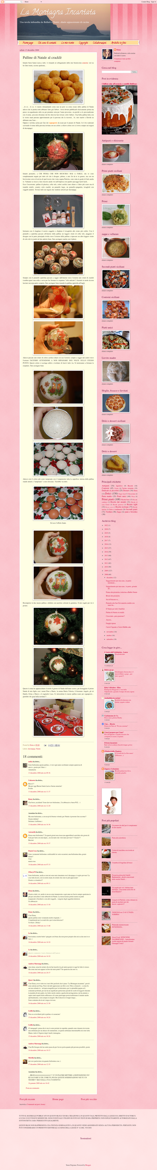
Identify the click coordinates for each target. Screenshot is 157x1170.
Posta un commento (32, 1088)
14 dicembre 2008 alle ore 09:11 (39, 883)
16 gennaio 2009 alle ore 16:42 (38, 1083)
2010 (106, 567)
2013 (106, 555)
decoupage (31, 749)
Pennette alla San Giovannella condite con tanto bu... (120, 604)
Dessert (126, 490)
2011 (106, 563)
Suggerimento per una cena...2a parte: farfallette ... (118, 582)
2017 (106, 540)
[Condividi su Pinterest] (59, 745)
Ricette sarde (109, 507)
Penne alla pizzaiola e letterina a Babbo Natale (121, 592)
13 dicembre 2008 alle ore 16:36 (39, 824)
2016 (106, 544)
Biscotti (130, 486)
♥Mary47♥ (32, 872)
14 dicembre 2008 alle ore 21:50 (39, 1003)
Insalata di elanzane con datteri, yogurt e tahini (123, 701)
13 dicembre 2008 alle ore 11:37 (39, 791)
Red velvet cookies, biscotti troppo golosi (118, 745)
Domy (30, 912)
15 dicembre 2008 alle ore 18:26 (39, 1036)
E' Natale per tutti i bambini (115, 609)
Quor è (30, 980)
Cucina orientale (128, 488)
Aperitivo (119, 486)
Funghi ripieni (111, 623)
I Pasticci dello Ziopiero (112, 751)
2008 (106, 574)
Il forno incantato (110, 743)
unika (30, 761)
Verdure (109, 511)
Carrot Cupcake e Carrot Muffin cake (118, 627)
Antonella (32, 832)
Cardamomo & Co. (111, 716)
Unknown (31, 780)
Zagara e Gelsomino (111, 769)
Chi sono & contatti (47, 43)
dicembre (110, 577)
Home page (28, 43)
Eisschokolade (120, 654)
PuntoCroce (32, 851)
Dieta (135, 490)
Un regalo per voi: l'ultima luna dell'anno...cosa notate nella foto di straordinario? (123, 889)
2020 (106, 529)
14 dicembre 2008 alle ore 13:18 (39, 904)
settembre (110, 639)
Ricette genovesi (118, 504)
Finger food (121, 494)
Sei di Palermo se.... (112, 599)
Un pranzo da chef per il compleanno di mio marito (124, 826)
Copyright (83, 43)
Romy (30, 799)
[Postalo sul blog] (52, 745)
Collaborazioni (99, 43)
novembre (110, 632)
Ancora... (109, 620)
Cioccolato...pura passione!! (115, 616)
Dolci (108, 493)
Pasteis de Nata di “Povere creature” (116, 726)
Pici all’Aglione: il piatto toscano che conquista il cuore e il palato (116, 735)
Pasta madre (107, 496)
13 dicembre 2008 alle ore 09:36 (39, 773)
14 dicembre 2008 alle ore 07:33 (39, 864)
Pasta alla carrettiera (119, 838)
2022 (106, 525)
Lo (29, 933)
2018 (106, 536)
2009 (106, 570)
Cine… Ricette (109, 724)
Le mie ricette (67, 43)
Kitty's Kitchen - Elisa (112, 687)
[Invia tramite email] (49, 745)
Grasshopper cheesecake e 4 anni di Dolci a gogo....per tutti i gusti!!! (124, 674)
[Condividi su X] (54, 745)
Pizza (133, 496)
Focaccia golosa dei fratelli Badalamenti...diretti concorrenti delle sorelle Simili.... (123, 877)
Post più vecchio (89, 1099)
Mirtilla (31, 1058)
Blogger (88, 1165)
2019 (106, 533)
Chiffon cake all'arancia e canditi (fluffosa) (119, 83)
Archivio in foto (118, 43)
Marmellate (131, 494)
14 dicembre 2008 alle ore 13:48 (39, 926)
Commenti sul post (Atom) (36, 1104)
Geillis (30, 1011)
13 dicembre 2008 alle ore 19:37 (39, 843)
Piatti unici (121, 496)
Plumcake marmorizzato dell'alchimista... (120, 926)
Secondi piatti (131, 509)
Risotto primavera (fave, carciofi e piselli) (123, 772)
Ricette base (125, 499)
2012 (106, 559)
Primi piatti (108, 499)
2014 (106, 552)
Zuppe (119, 512)
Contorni (105, 488)
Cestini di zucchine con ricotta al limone (123, 851)
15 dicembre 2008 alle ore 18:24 (39, 1017)
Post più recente (27, 1099)
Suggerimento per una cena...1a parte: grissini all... (121, 587)
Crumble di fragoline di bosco (122, 862)
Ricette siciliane (122, 506)
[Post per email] (45, 745)
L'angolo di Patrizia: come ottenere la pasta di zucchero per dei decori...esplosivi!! (124, 902)
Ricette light (132, 504)
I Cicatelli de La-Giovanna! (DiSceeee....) (124, 754)
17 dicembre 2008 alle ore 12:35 (39, 1064)
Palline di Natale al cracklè (115, 612)
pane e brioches (131, 511)
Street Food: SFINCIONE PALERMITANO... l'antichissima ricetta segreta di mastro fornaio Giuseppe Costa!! (123, 940)
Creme (116, 488)
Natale (38, 749)
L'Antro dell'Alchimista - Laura (116, 652)
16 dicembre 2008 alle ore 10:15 (39, 1050)
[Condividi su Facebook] (56, 745)
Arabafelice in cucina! (112, 698)
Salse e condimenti (115, 509)
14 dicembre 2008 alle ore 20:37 (39, 972)
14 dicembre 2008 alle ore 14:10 (39, 942)
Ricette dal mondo (118, 502)
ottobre (109, 635)
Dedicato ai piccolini (110, 490)
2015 (106, 548)
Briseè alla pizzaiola (113, 596)
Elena (30, 891)
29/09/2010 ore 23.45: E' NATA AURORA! (122, 913)
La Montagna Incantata (58, 12)
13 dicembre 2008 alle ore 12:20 (39, 806)
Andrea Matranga (35, 963)
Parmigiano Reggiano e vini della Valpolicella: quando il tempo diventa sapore (119, 690)
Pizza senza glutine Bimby (113, 718)
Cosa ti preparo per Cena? (114, 732)
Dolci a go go (109, 670)
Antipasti (105, 485)
